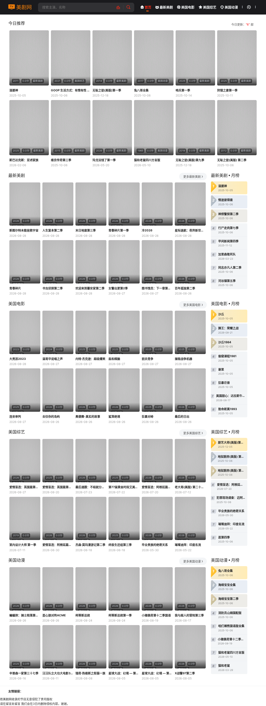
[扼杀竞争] (157, 332)
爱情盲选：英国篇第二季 (57, 487)
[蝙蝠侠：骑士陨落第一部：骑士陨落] (24, 589)
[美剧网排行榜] (120, 7)
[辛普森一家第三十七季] (24, 646)
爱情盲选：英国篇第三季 (24, 487)
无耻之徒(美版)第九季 (190, 160)
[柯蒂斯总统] (90, 589)
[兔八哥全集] (154, 58)
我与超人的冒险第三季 (189, 615)
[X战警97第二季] (190, 646)
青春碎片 (15, 288)
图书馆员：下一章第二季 (157, 288)
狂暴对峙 (147, 416)
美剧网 (23, 7)
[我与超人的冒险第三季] (190, 589)
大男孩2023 (17, 358)
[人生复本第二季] (57, 204)
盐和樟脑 (114, 358)
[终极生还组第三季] (123, 518)
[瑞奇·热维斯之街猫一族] (90, 646)
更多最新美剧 (192, 176)
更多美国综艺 (192, 433)
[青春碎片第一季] (123, 204)
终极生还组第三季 (120, 544)
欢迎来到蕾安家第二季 (90, 288)
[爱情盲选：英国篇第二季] (57, 460)
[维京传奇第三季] (70, 127)
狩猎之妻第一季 (227, 90)
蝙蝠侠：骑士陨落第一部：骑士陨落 (24, 615)
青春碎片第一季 (118, 230)
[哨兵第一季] (195, 58)
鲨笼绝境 (114, 416)
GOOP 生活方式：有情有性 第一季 (70, 90)
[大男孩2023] (24, 332)
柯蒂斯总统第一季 (120, 615)
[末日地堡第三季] (90, 204)
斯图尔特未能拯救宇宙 (23, 230)
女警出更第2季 (118, 288)
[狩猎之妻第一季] (237, 58)
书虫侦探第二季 (52, 288)
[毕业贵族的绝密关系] (157, 518)
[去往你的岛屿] (57, 390)
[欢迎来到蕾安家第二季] (90, 261)
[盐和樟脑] (123, 332)
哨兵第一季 (183, 90)
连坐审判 (15, 416)
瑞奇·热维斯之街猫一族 (90, 673)
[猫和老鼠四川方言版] (154, 127)
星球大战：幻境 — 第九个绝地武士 (123, 673)
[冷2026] (157, 204)
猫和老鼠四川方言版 (147, 160)
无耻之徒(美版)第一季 (106, 90)
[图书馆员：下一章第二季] (157, 261)
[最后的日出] (190, 390)
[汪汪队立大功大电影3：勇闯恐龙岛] (57, 646)
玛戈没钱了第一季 (104, 160)
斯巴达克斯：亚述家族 (23, 160)
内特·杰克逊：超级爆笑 (90, 358)
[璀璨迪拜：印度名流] (190, 518)
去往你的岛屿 (51, 416)
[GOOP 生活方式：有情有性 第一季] (70, 58)
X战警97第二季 (185, 673)
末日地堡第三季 (85, 230)
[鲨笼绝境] (123, 390)
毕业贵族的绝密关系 (155, 544)
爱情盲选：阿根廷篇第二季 (157, 487)
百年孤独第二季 (185, 288)
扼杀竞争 (147, 358)
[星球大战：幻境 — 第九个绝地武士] (123, 646)
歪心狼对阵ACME (54, 615)
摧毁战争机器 (183, 358)
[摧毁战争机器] (190, 332)
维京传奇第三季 (61, 160)
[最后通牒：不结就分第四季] (90, 460)
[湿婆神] (29, 58)
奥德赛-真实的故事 (87, 416)
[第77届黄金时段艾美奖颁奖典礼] (123, 460)
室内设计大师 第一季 (22, 544)
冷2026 (147, 230)
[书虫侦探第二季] (57, 261)
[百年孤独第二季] (190, 261)
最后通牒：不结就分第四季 (90, 487)
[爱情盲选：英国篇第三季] (24, 460)
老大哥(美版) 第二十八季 (190, 487)
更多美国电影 (192, 305)
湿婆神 (13, 90)
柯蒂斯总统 (82, 615)
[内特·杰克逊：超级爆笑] (90, 332)
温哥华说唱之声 (52, 358)
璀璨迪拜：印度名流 (188, 544)
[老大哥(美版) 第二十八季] (190, 460)
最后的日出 (182, 416)
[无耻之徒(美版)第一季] (112, 58)
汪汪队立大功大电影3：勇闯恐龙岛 (57, 673)
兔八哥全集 (141, 90)
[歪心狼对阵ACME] (57, 589)
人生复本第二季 (52, 230)
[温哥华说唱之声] (57, 332)
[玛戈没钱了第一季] (112, 127)
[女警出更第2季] (123, 261)
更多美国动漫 (192, 561)
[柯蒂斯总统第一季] (123, 589)
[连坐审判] (24, 390)
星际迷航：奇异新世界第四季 (190, 230)
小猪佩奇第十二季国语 (156, 615)
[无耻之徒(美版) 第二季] (237, 127)
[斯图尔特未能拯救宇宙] (24, 204)
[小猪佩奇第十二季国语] (157, 589)
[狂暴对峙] (157, 390)
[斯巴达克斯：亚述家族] (29, 127)
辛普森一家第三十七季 (23, 673)
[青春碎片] (24, 261)
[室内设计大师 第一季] (24, 518)
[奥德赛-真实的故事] (90, 390)
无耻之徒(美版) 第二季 (231, 160)
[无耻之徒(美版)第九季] (195, 127)
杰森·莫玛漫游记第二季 (90, 544)
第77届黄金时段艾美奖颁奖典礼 (123, 487)
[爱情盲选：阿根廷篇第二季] (157, 460)
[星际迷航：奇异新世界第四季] (190, 204)
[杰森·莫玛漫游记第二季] (90, 518)
